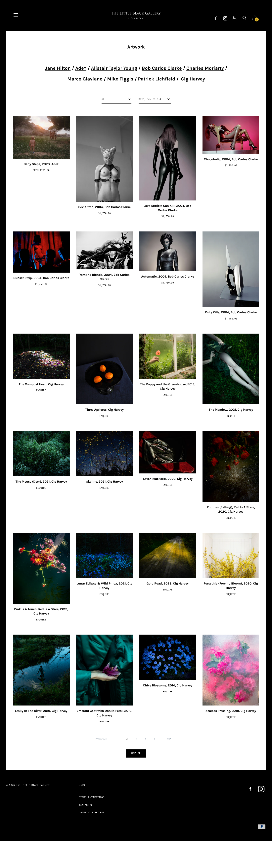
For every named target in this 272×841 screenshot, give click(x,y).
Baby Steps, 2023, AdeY (41, 164)
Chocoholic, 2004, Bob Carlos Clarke (231, 159)
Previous (101, 738)
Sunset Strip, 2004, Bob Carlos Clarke (41, 278)
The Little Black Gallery (33, 785)
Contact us (86, 804)
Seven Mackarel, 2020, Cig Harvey (168, 479)
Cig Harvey (193, 79)
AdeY (80, 68)
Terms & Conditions (91, 797)
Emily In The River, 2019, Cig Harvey (41, 711)
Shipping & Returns (91, 812)
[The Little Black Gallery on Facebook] (216, 18)
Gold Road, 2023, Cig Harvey (168, 583)
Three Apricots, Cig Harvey (104, 409)
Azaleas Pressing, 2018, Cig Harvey (230, 711)
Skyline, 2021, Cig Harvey (104, 481)
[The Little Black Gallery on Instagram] (225, 18)
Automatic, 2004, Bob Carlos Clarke (167, 276)
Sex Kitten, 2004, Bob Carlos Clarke (104, 207)
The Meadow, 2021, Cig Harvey (231, 409)
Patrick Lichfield (156, 79)
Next (170, 738)
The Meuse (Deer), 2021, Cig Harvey (41, 481)
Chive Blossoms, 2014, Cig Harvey (167, 685)
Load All (136, 753)
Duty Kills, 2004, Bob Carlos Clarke (231, 312)
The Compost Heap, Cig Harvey (41, 384)
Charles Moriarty (205, 68)
